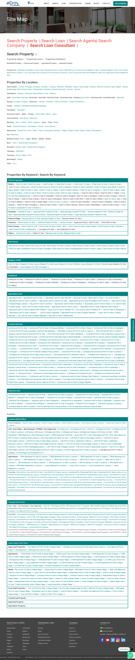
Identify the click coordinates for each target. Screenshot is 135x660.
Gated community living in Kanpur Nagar (30, 584)
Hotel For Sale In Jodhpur (49, 190)
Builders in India (43, 643)
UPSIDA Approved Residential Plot (30, 453)
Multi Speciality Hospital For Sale (72, 212)
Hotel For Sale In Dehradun (83, 187)
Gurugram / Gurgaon (21, 102)
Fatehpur (93, 87)
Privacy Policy (73, 643)
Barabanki (68, 87)
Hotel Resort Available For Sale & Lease (30, 70)
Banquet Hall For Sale (72, 233)
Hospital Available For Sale (109, 70)
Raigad (71, 130)
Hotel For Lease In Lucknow (51, 423)
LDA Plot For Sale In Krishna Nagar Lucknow (82, 444)
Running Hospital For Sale (97, 212)
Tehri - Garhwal (50, 93)
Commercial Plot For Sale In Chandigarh (108, 328)
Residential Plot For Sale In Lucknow (110, 472)
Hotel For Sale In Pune (51, 193)
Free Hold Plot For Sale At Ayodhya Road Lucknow (60, 480)
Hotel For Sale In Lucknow (58, 202)
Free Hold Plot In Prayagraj (117, 519)
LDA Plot (90, 429)
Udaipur (56, 122)
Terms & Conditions (75, 637)
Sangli (76, 130)
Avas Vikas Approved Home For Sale (54, 438)
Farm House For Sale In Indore (84, 246)
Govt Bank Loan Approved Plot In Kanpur (95, 591)
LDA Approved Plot (103, 429)
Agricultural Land (15, 298)
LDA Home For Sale (104, 432)
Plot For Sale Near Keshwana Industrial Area (85, 407)
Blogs (96, 3)
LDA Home (29, 432)
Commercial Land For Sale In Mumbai (22, 370)
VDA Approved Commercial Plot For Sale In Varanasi (58, 340)
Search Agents (83, 40)
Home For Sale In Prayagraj (90, 514)
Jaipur (17, 122)
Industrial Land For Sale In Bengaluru (45, 401)
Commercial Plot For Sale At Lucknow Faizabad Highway (104, 337)
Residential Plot (74, 472)
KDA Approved (21, 550)
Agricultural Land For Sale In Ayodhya (68, 304)
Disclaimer (72, 646)
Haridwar (21, 93)
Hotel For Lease (34, 184)
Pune (29, 130)
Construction (75, 3)
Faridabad (49, 102)
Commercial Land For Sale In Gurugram (53, 370)
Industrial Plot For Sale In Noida (87, 395)
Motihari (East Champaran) (28, 143)
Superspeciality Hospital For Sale (45, 212)
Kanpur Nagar (84, 87)
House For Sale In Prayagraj (109, 514)
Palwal (57, 102)
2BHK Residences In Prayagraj (59, 524)
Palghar (64, 130)
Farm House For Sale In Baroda (114, 249)
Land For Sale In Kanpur (69, 591)
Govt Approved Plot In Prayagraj (26, 511)
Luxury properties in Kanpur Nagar (59, 584)
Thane (40, 130)
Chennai (18, 155)
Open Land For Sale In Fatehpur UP (61, 310)
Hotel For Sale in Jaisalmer (90, 190)
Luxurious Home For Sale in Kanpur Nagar (52, 575)
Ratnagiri (57, 130)
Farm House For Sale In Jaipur (90, 249)
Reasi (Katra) (24, 118)
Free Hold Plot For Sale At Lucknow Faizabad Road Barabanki (72, 485)
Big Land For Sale (80, 298)
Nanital (35, 93)
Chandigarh (21, 110)
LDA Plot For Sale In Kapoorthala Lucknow (91, 447)
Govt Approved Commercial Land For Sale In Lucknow (83, 379)
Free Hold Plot (21, 472)
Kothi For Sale (13, 264)
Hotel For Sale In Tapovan (40, 187)
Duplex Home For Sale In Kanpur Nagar (59, 570)
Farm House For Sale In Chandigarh (66, 249)
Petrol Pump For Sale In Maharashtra (22, 229)
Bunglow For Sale (26, 264)
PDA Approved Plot (58, 506)
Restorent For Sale (23, 233)
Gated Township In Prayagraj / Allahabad (98, 522)
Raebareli (60, 87)
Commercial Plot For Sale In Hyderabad (109, 361)
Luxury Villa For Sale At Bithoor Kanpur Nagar (50, 573)
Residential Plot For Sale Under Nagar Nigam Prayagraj (34, 519)
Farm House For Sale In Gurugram (39, 249)
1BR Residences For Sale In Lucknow (32, 463)
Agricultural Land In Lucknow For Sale (53, 301)
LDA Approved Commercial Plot (99, 355)
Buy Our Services (43, 634)
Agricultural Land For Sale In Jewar (64, 307)
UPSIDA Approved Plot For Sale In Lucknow (80, 450)
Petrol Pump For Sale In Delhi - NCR (52, 226)
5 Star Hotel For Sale (99, 184)
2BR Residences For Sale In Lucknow (63, 463)
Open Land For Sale (95, 298)
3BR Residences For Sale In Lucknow (93, 463)
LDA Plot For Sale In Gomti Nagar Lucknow (86, 438)
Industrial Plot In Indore (83, 398)
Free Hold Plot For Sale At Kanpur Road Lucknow (92, 475)
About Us (72, 628)
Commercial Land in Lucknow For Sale (41, 382)
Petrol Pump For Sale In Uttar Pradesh (82, 226)
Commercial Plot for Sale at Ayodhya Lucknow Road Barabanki (32, 331)
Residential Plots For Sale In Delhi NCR (58, 70)
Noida (24, 649)
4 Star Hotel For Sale (81, 184)
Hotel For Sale (21, 184)
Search (55, 3)
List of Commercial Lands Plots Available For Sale (84, 72)
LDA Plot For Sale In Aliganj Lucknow (60, 447)
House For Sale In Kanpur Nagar (93, 578)
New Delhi (25, 97)
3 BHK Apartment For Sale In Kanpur (105, 554)
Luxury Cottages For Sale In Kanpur (94, 581)
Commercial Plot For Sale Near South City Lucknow (50, 358)
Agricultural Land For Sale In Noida (97, 304)
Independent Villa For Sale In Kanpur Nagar (85, 573)
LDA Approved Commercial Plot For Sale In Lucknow (102, 352)
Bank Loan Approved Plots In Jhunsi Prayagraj (72, 517)
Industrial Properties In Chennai (109, 404)
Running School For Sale (31, 219)
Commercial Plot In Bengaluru (53, 349)
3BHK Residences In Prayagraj (37, 524)
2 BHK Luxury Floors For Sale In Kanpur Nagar (73, 554)
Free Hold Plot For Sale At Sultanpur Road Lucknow (57, 475)
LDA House (38, 432)
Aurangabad (49, 130)
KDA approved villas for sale (39, 550)
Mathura (24, 631)
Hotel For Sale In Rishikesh (62, 187)
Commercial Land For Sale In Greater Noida (24, 364)
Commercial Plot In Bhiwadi (72, 343)
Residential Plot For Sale (89, 472)
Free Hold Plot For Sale (34, 472)
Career (88, 3)
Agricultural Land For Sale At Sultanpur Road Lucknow (89, 301)
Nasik (34, 130)
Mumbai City (22, 130)
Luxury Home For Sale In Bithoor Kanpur (64, 581)
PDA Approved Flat (36, 508)
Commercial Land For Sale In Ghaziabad (56, 364)
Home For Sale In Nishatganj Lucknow (31, 447)
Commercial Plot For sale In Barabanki (23, 340)
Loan (63, 3)
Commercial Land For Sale (79, 370)
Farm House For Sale (16, 246)
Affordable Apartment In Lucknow (29, 466)
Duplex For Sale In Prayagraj (70, 514)
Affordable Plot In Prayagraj (18, 527)
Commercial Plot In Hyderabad (77, 349)
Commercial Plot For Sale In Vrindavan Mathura (46, 328)
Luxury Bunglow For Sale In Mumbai (67, 264)
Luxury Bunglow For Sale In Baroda (94, 264)
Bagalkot (42, 147)
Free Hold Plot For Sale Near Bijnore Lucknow (45, 482)
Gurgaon (9, 634)
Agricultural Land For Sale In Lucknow (23, 301)
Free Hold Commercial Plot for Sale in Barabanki (65, 334)
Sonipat (41, 102)
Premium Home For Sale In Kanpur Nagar (85, 575)
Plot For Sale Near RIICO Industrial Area (51, 407)
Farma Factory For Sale (26, 222)
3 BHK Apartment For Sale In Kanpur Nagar (53, 560)
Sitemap (40, 628)
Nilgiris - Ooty (26, 155)
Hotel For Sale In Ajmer (111, 190)
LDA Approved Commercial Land (79, 373)
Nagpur (9, 640)
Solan (54, 114)
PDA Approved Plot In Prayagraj (78, 506)
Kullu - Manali (45, 114)
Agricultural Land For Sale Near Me (58, 298)
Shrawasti (62, 89)
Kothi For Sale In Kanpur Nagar (114, 573)
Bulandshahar (38, 89)
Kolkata (20, 159)
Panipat (71, 102)
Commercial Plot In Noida (48, 346)
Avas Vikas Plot (80, 435)
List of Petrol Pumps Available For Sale (85, 70)
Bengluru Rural (32, 147)
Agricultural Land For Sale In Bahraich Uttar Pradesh (99, 307)
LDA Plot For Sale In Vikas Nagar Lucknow (42, 441)
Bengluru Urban (20, 147)
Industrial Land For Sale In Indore (106, 398)
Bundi (30, 122)
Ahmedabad (32, 126)
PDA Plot (47, 506)
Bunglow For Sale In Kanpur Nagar (22, 575)
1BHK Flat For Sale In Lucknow (65, 460)
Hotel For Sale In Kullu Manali (106, 187)
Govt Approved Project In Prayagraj (45, 522)
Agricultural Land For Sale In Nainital (23, 313)
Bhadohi (55, 89)
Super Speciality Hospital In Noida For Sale (91, 215)
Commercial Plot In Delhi (27, 346)
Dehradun (29, 93)
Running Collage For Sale (50, 219)
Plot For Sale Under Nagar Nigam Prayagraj (41, 517)
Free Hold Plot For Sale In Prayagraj (48, 514)
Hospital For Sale (24, 212)
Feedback (72, 640)
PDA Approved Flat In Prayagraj (72, 508)
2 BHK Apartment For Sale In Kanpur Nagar (86, 560)
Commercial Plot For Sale (17, 328)
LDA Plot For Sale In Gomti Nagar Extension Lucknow (43, 444)
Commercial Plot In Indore (29, 349)
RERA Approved (24, 435)
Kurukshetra (80, 102)
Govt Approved (62, 429)
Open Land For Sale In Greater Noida (35, 307)
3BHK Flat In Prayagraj (78, 524)
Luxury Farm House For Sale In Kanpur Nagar (36, 578)
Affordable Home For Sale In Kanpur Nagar (91, 570)
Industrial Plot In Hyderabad (71, 401)
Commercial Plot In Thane (89, 340)
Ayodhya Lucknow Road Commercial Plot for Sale (27, 334)
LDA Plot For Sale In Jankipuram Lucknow (75, 441)
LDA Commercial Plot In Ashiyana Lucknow (69, 355)
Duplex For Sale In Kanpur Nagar (67, 578)
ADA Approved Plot (104, 506)
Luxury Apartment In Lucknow (55, 466)
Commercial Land (24, 373)
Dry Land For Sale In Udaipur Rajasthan (32, 316)
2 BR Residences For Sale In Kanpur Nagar (109, 557)
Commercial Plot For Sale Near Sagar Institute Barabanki (60, 337)
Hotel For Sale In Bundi (32, 193)
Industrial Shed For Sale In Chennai (22, 407)
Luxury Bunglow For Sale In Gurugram (33, 267)
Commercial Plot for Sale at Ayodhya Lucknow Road (105, 334)
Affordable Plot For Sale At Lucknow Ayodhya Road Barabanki (38, 487)
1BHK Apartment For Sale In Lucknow (34, 457)
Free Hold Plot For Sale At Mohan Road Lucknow (76, 477)
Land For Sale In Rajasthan (49, 313)
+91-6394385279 (107, 628)
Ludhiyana (17, 106)
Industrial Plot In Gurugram (85, 404)
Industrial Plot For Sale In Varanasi (59, 398)
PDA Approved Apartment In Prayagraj (97, 508)
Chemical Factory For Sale (47, 222)
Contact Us (72, 631)
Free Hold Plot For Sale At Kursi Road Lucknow (43, 477)
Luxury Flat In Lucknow (78, 466)
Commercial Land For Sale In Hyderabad (103, 367)
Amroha (77, 89)
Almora (41, 93)
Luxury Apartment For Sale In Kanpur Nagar (41, 563)
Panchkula (63, 102)
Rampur (70, 89)
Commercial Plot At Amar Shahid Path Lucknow (75, 361)
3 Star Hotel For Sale (63, 184)
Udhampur (33, 118)
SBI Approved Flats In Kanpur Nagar (22, 560)
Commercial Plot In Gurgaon (94, 343)
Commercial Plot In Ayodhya (70, 346)
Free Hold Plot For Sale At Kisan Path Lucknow (35, 485)
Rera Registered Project (41, 435)
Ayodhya (45, 87)
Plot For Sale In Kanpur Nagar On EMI (73, 588)
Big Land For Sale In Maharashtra (61, 316)
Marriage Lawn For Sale (54, 233)
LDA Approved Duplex (87, 432)
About (46, 3)
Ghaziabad (47, 89)
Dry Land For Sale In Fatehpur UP (88, 310)
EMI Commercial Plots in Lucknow (108, 331)
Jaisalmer (36, 122)
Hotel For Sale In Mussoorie (19, 187)
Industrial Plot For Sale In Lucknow (60, 395)
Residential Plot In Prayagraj (38, 527)
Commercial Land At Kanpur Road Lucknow (49, 373)
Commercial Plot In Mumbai (101, 349)
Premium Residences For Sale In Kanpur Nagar (62, 566)
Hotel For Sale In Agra (112, 199)
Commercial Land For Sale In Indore (41, 367)
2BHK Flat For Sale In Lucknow (91, 460)
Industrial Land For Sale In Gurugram (60, 404)
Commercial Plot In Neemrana (49, 343)
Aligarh (118, 87)
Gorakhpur (37, 87)
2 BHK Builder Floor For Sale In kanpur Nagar (37, 554)
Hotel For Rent (48, 184)
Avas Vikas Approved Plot (98, 435)
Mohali (24, 106)
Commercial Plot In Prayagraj (94, 346)
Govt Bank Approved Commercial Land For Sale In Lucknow (39, 379)
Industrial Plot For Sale (16, 395)
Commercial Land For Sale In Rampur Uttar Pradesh (79, 376)
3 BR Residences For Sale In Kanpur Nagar (76, 557)
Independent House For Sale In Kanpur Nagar (31, 581)
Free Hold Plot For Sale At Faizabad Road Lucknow (96, 480)
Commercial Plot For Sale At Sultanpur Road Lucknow (39, 352)
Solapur (82, 130)
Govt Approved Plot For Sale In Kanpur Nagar (44, 547)
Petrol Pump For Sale (29, 226)
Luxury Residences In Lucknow (99, 466)
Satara (88, 130)
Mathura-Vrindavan (103, 87)
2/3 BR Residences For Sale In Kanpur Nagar (75, 563)
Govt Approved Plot (78, 429)
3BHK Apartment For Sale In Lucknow (94, 457)
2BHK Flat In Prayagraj (94, 524)
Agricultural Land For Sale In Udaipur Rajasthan (79, 313)
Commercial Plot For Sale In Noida (78, 328)
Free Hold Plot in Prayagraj (26, 514)
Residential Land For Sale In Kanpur (45, 591)
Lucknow (21, 87)
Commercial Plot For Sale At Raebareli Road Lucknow (91, 358)
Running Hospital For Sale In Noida (60, 215)
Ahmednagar (96, 130)
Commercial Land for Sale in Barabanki (88, 364)
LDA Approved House (70, 432)
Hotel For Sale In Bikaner (69, 190)
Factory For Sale (66, 222)
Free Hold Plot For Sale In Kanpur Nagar (42, 588)
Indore (22, 139)
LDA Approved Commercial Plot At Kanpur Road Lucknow (30, 355)
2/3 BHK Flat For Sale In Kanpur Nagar (29, 566)
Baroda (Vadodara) (19, 126)
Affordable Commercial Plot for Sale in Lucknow (75, 331)
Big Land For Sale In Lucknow (41, 304)
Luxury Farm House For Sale (35, 246)
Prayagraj (29, 87)
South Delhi (85, 97)
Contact (106, 3)
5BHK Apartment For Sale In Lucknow (37, 460)
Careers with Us (74, 634)
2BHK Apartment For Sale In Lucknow (63, 457)
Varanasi (53, 87)
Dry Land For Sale (112, 298)
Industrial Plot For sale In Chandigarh (30, 398)
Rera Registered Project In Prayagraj (71, 522)
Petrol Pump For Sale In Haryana (110, 226)
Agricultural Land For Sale (33, 298)
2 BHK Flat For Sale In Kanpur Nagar (45, 557)
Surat (47, 126)
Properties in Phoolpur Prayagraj (115, 524)
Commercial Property (44, 640)
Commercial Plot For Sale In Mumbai (22, 343)
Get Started (120, 3)
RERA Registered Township (62, 435)
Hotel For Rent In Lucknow (71, 423)
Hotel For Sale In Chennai (30, 208)
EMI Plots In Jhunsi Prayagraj (98, 517)
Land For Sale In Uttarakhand (113, 310)
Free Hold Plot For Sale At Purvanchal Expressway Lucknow (82, 482)
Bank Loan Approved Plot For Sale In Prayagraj (91, 519)
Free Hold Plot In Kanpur (30, 594)
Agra (113, 87)
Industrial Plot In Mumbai (35, 404)
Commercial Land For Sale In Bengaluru (71, 367)
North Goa (14, 134)
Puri (14, 163)
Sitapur (75, 87)
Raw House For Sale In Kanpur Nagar (28, 570)
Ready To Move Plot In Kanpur (52, 594)
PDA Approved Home (22, 508)
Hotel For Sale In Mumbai (70, 193)
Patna (15, 143)
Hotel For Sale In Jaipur (29, 190)
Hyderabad (19, 151)
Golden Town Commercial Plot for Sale (23, 337)
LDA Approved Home (52, 432)
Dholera (40, 126)
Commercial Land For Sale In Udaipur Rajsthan (74, 382)
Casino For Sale (115, 184)
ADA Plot (94, 506)
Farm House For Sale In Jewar (108, 246)
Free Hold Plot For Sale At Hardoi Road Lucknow (26, 480)
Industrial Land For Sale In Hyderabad (98, 401)
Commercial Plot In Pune (110, 340)
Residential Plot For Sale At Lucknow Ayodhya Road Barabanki (81, 487)
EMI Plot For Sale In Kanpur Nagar (101, 588)
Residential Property (44, 637)
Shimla (38, 114)
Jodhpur (23, 122)
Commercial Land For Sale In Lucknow (44, 376)
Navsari (52, 126)
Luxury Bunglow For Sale (44, 264)
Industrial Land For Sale (36, 395)
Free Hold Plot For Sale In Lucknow (55, 472)
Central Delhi (16, 97)
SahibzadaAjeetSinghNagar (36, 106)
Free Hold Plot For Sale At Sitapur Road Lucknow (110, 477)
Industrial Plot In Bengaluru (19, 401)
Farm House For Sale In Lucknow (59, 246)
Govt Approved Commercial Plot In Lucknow (39, 361)
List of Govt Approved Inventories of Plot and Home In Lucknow (45, 72)
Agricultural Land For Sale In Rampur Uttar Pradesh (27, 310)
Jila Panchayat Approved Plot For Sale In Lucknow (44, 450)
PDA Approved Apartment (53, 508)
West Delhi (120, 97)
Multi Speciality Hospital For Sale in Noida (29, 215)
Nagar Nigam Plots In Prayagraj (64, 519)
